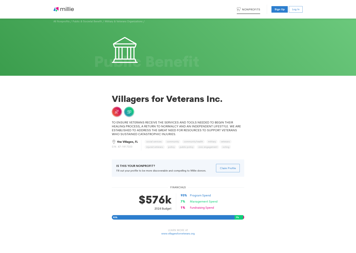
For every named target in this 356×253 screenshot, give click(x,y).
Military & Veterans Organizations (123, 21)
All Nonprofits (61, 21)
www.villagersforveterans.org (178, 233)
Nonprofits (251, 9)
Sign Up (280, 9)
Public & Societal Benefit (87, 21)
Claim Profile (228, 168)
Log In (295, 9)
